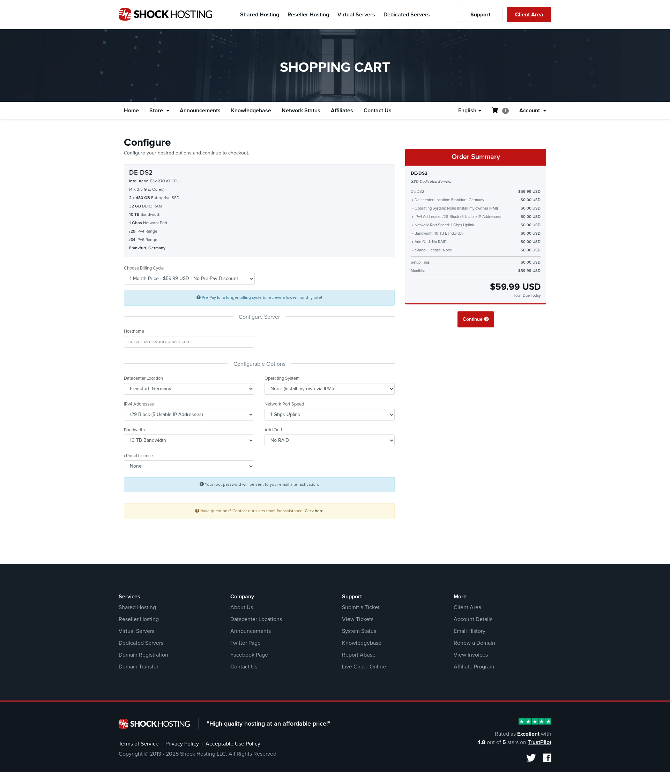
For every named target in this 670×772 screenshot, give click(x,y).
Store (157, 110)
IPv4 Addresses (139, 404)
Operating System (282, 378)
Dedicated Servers (141, 643)
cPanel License (138, 456)
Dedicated (407, 14)
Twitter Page (245, 643)
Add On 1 (273, 430)
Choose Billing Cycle (144, 268)
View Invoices (471, 655)
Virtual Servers (136, 631)
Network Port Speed (284, 404)
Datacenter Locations (256, 619)
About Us (241, 607)
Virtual (356, 14)
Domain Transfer (138, 666)
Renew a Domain (474, 643)
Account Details (473, 619)
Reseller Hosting (139, 619)
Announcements (200, 110)
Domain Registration (143, 655)
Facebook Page (249, 655)
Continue (473, 319)
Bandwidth (134, 430)
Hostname (134, 331)
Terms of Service (139, 744)
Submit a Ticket (361, 607)
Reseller (308, 14)
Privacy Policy (182, 744)
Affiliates (342, 110)
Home (131, 110)
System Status (359, 631)
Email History (469, 631)
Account (531, 110)
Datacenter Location (143, 378)
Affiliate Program (474, 666)
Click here (314, 511)
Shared (259, 14)
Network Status (301, 110)
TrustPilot (539, 742)
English (468, 110)
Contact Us (378, 110)
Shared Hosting (137, 607)
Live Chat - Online (364, 666)
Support (480, 14)
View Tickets (357, 619)
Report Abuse (358, 655)
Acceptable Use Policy (233, 744)
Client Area (529, 14)
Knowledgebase (251, 110)
